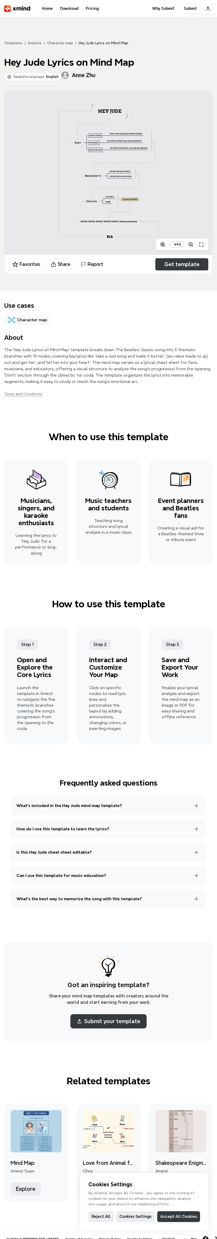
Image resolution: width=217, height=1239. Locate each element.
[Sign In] (208, 8)
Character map (60, 43)
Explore (35, 43)
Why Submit (163, 8)
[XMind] (17, 8)
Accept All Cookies (178, 1216)
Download (69, 8)
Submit (190, 8)
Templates (13, 43)
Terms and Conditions (23, 394)
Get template (182, 264)
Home (47, 8)
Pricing (92, 8)
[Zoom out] (191, 244)
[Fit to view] (201, 244)
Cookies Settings (135, 1216)
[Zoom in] (162, 244)
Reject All (101, 1216)
